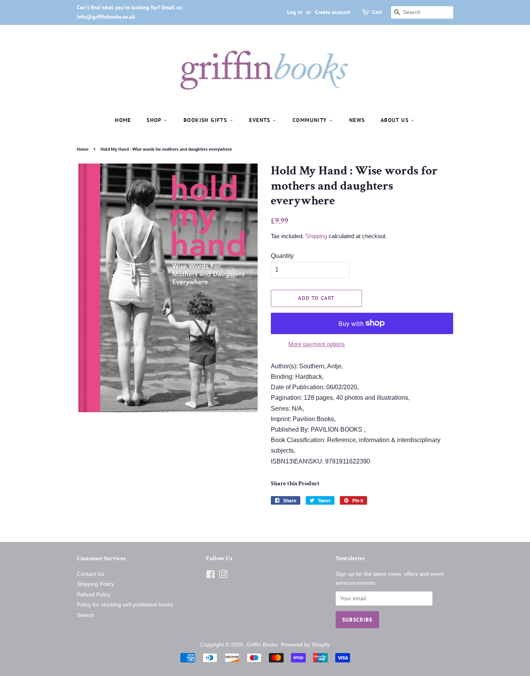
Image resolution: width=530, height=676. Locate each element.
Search (85, 615)
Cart (377, 12)
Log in (294, 12)
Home (123, 120)
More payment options (316, 344)
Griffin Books (262, 645)
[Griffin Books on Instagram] (223, 576)
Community (311, 120)
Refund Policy (94, 595)
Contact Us (90, 574)
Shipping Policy (95, 584)
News (357, 120)
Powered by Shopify (305, 645)
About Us (396, 120)
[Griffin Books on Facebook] (210, 576)
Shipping (316, 236)
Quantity (282, 256)
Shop (155, 120)
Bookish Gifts (206, 120)
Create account (332, 12)
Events (260, 120)
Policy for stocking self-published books (125, 605)
